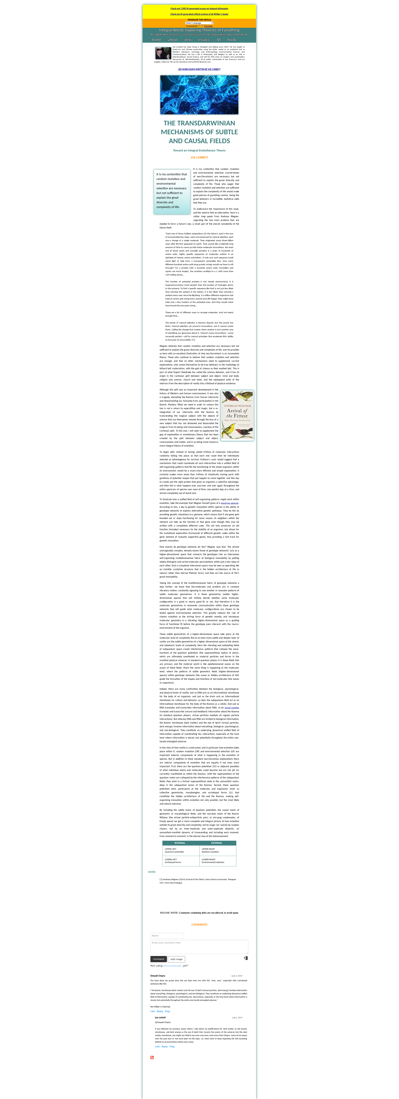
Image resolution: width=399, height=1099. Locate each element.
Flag (167, 1011)
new (188, 39)
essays (203, 39)
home (156, 39)
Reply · (160, 1011)
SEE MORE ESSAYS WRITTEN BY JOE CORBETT (199, 69)
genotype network (229, 503)
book (231, 39)
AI (218, 39)
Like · (153, 1011)
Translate (208, 26)
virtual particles (232, 708)
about (173, 39)
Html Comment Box (172, 966)
